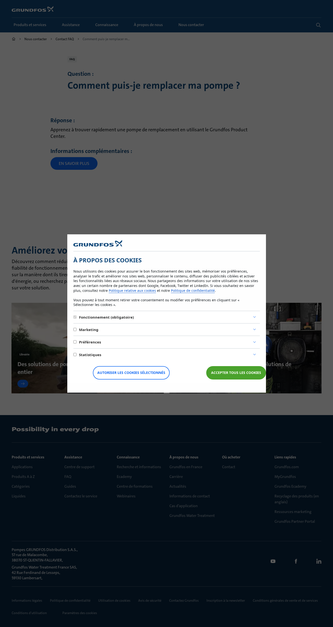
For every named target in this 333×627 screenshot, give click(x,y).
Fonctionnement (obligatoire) (106, 317)
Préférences (90, 342)
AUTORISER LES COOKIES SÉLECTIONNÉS (131, 372)
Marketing (88, 329)
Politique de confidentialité (193, 290)
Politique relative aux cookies (132, 290)
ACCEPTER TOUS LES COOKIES (236, 372)
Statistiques (90, 354)
